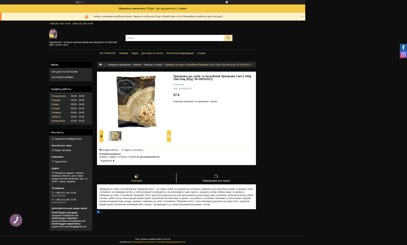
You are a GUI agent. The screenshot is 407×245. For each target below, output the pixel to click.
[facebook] (98, 212)
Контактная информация (180, 53)
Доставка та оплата (152, 53)
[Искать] (228, 38)
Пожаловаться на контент (143, 242)
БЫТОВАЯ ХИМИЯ (62, 77)
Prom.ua (166, 239)
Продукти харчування (119, 64)
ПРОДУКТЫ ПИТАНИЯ (65, 71)
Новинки (123, 53)
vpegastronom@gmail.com (68, 139)
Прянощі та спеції (153, 64)
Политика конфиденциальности (171, 242)
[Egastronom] (85, 34)
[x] (101, 212)
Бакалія (137, 64)
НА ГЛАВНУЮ (108, 53)
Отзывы (201, 53)
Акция (134, 53)
